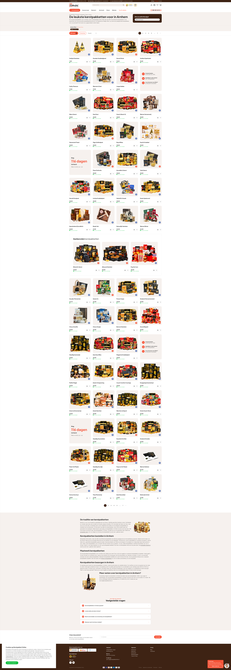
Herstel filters (80, 27)
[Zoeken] (123, 5)
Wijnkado (114, 10)
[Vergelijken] (154, 5)
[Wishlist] (157, 5)
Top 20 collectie (122, 10)
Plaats (86, 14)
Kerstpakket (82, 14)
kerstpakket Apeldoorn (146, 545)
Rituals (108, 10)
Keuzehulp (82, 33)
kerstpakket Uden (84, 532)
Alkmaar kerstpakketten (106, 558)
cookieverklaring (9, 656)
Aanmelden (157, 637)
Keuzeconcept (85, 10)
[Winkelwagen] (161, 5)
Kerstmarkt (101, 10)
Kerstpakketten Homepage (74, 14)
